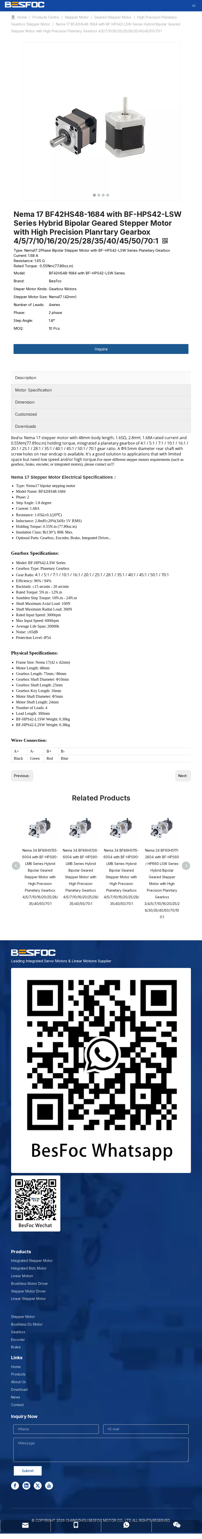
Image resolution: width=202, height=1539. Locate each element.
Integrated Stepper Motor (32, 1260)
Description (25, 377)
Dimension (24, 402)
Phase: (19, 312)
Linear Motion (22, 1276)
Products (18, 1374)
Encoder (18, 1339)
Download (19, 1389)
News (15, 1397)
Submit (28, 1470)
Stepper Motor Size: (31, 296)
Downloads (25, 426)
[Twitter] (38, 1486)
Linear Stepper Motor (28, 1298)
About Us (18, 1382)
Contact (17, 1405)
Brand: (19, 281)
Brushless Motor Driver (29, 1283)
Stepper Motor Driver (28, 1291)
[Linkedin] (26, 1486)
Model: (19, 273)
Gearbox (18, 1332)
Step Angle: (23, 320)
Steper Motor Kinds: (31, 289)
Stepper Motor (23, 1316)
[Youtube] (49, 1486)
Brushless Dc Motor (27, 1324)
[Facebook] (15, 1486)
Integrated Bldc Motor (29, 1268)
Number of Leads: (29, 304)
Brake (16, 1347)
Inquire (101, 349)
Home (16, 1367)
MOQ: (18, 328)
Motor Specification (33, 390)
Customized (26, 414)
